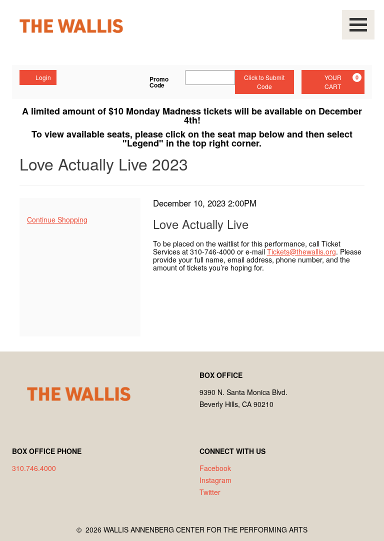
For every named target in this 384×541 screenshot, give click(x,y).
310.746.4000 (34, 468)
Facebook (215, 468)
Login (43, 77)
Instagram (216, 480)
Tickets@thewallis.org (301, 251)
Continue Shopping (57, 219)
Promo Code (159, 82)
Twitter (210, 492)
